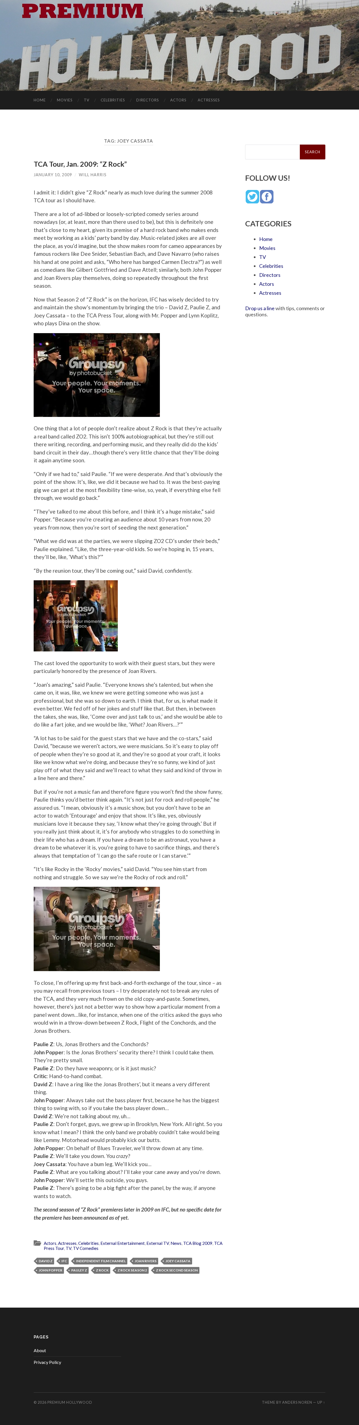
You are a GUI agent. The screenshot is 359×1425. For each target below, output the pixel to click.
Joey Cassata (177, 1261)
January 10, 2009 (53, 174)
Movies (65, 100)
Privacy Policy (47, 1362)
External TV (157, 1243)
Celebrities (113, 100)
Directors (147, 100)
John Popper (50, 1270)
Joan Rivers (146, 1261)
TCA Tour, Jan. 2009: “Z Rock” (80, 164)
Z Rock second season (177, 1270)
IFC (64, 1261)
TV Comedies (85, 1248)
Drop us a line (260, 308)
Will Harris (93, 174)
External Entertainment (122, 1243)
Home (40, 100)
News (176, 1243)
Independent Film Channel (101, 1261)
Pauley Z (79, 1270)
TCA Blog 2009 (197, 1243)
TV (86, 100)
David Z (45, 1261)
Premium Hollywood (69, 1402)
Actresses (209, 100)
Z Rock (102, 1270)
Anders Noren (297, 1402)
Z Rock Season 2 (132, 1270)
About (40, 1350)
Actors (178, 100)
